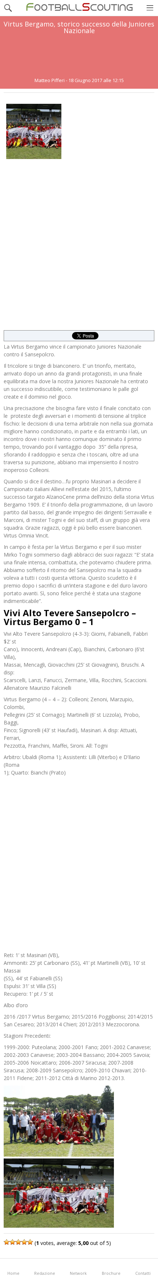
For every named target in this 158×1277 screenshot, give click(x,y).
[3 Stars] (18, 1242)
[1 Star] (7, 1242)
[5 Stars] (30, 1242)
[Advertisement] (79, 56)
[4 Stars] (24, 1242)
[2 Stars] (12, 1242)
